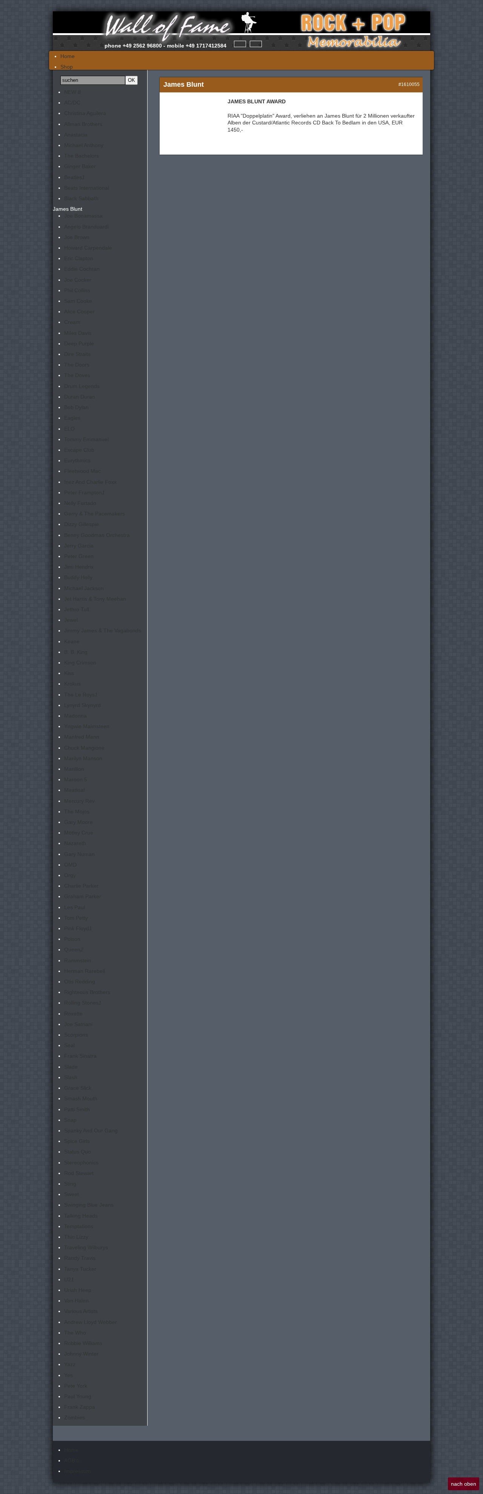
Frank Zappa (79, 1407)
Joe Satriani (78, 1024)
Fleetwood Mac (82, 471)
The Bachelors (81, 156)
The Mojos (76, 811)
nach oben (463, 1484)
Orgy (70, 875)
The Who (75, 1333)
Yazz (69, 1364)
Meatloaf (74, 790)
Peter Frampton (84, 492)
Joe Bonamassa (83, 216)
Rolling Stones (83, 1003)
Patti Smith (77, 1109)
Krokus (72, 684)
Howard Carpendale (88, 248)
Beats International (86, 188)
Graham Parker (82, 896)
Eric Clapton (78, 258)
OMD (70, 865)
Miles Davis (77, 333)
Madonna (75, 716)
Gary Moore (78, 822)
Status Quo (77, 1152)
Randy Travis (79, 1258)
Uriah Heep (77, 1290)
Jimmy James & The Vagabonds (102, 630)
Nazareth (75, 843)
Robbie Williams (83, 1343)
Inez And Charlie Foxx (90, 482)
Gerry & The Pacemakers (94, 514)
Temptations (78, 1226)
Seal (69, 1045)
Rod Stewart (79, 1173)
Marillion (74, 769)
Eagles (72, 418)
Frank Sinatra (80, 1056)
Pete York (75, 1386)
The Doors (76, 365)
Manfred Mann (81, 737)
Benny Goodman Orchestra (97, 535)
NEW (72, 92)
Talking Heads (81, 1216)
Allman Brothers (83, 124)
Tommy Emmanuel (86, 439)
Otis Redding (79, 982)
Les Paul (74, 907)
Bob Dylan (76, 407)
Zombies (74, 1417)
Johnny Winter (81, 1354)
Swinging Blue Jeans (89, 1205)
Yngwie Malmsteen (86, 726)
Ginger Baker (80, 166)
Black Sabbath (81, 198)
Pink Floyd (78, 928)
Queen (73, 949)
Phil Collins (77, 290)
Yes (68, 1375)
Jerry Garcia (79, 546)
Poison (72, 939)
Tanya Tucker (80, 1269)
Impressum (77, 1471)
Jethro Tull (76, 609)
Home (71, 1450)
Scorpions (76, 1035)
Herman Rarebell (84, 971)
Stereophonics (81, 1163)
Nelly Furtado (80, 503)
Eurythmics (77, 460)
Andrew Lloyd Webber (90, 1322)
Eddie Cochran (82, 269)
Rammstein (77, 960)
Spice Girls (77, 1141)
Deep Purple (79, 344)
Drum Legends (82, 386)
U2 (69, 1279)
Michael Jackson (84, 588)
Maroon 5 (75, 779)
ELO (69, 429)
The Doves (77, 375)
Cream (72, 322)
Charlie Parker (81, 886)
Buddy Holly (78, 577)
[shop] (256, 44)
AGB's (71, 1460)
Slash (70, 1077)
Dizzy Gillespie (81, 524)
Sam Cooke (78, 301)
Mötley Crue (78, 833)
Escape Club (79, 450)
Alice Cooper (79, 311)
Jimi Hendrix (79, 567)
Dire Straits (77, 354)
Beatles (74, 177)
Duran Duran (79, 397)
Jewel (71, 620)
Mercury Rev (79, 801)
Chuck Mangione (84, 748)
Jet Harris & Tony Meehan (95, 599)
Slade (71, 1067)
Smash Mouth (80, 1098)
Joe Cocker (77, 280)
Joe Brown (76, 237)
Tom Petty (76, 918)
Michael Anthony (83, 145)
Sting (70, 1184)
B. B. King (76, 652)
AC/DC (72, 103)
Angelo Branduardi (86, 227)
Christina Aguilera (85, 113)
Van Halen (76, 1301)
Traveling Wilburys (86, 1247)
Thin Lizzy (76, 1237)
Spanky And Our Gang (91, 1130)
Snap (70, 1120)
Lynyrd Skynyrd (82, 705)
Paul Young (77, 1396)
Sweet (71, 1194)
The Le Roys (81, 695)
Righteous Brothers (87, 992)
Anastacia (76, 135)
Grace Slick (77, 1088)
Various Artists (81, 1311)
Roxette (73, 1014)
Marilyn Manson (83, 758)
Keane (72, 641)
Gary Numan (79, 854)
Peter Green (79, 556)
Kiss (69, 673)
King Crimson (80, 663)
